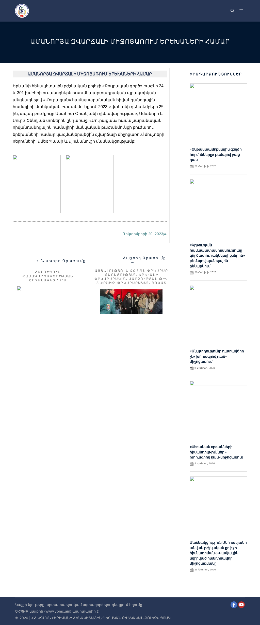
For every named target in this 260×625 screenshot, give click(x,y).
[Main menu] (241, 11)
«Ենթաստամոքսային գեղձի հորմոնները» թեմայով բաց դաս (216, 154)
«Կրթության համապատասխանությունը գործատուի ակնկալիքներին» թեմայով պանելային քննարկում (217, 255)
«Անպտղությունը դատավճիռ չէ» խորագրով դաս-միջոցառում (217, 356)
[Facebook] (234, 604)
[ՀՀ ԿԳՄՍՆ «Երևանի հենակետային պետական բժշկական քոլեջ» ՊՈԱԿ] (22, 11)
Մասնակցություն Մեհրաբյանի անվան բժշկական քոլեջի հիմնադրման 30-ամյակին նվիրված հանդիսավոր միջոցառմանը (218, 552)
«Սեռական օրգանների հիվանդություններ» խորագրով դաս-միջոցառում (216, 452)
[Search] (232, 11)
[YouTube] (241, 604)
